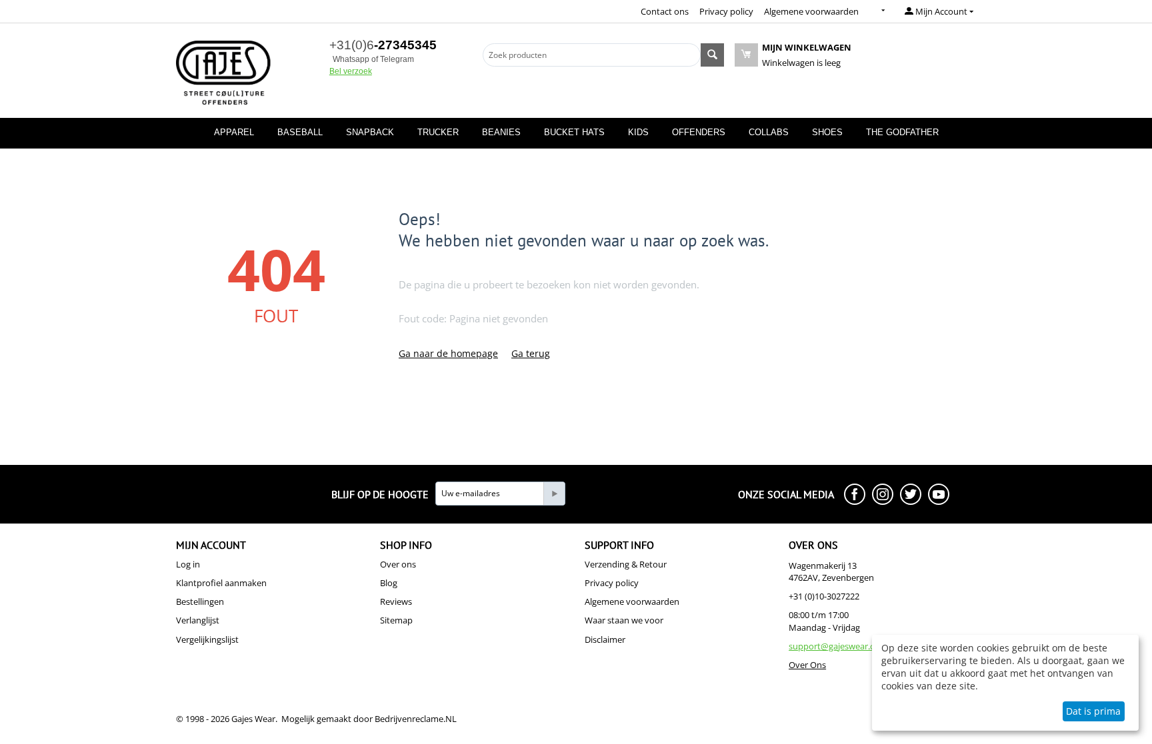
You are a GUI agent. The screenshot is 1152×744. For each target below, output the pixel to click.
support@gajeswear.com (838, 646)
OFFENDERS (698, 132)
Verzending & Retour (626, 564)
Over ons (398, 564)
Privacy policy (726, 11)
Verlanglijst (197, 620)
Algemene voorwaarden (811, 11)
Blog (388, 583)
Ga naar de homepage (448, 353)
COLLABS (769, 132)
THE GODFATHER (902, 132)
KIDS (638, 132)
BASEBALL (300, 132)
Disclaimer (605, 639)
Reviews (396, 601)
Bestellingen (200, 601)
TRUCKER (438, 132)
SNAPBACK (370, 132)
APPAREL (234, 132)
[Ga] (554, 493)
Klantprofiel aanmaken (221, 583)
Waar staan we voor (624, 620)
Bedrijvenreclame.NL (416, 719)
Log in (188, 564)
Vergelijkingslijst (207, 639)
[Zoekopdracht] (712, 55)
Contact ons (665, 11)
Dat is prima (1093, 711)
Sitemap (396, 620)
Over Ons (807, 665)
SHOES (827, 132)
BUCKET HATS (574, 132)
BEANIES (501, 132)
